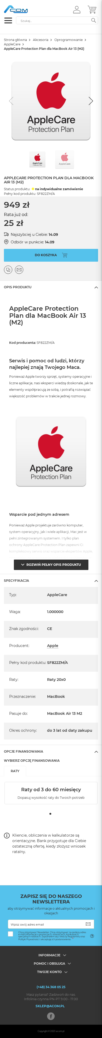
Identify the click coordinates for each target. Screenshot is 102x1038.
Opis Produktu (17, 287)
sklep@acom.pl (50, 1006)
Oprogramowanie (68, 40)
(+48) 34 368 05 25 (51, 987)
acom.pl (60, 1031)
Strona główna (15, 40)
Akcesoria (40, 40)
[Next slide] (90, 101)
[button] (76, 9)
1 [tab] (50, 814)
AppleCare (12, 44)
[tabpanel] (51, 793)
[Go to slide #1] (37, 159)
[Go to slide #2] (64, 159)
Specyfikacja (16, 581)
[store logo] (26, 9)
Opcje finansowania (23, 751)
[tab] (51, 286)
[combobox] (57, 20)
